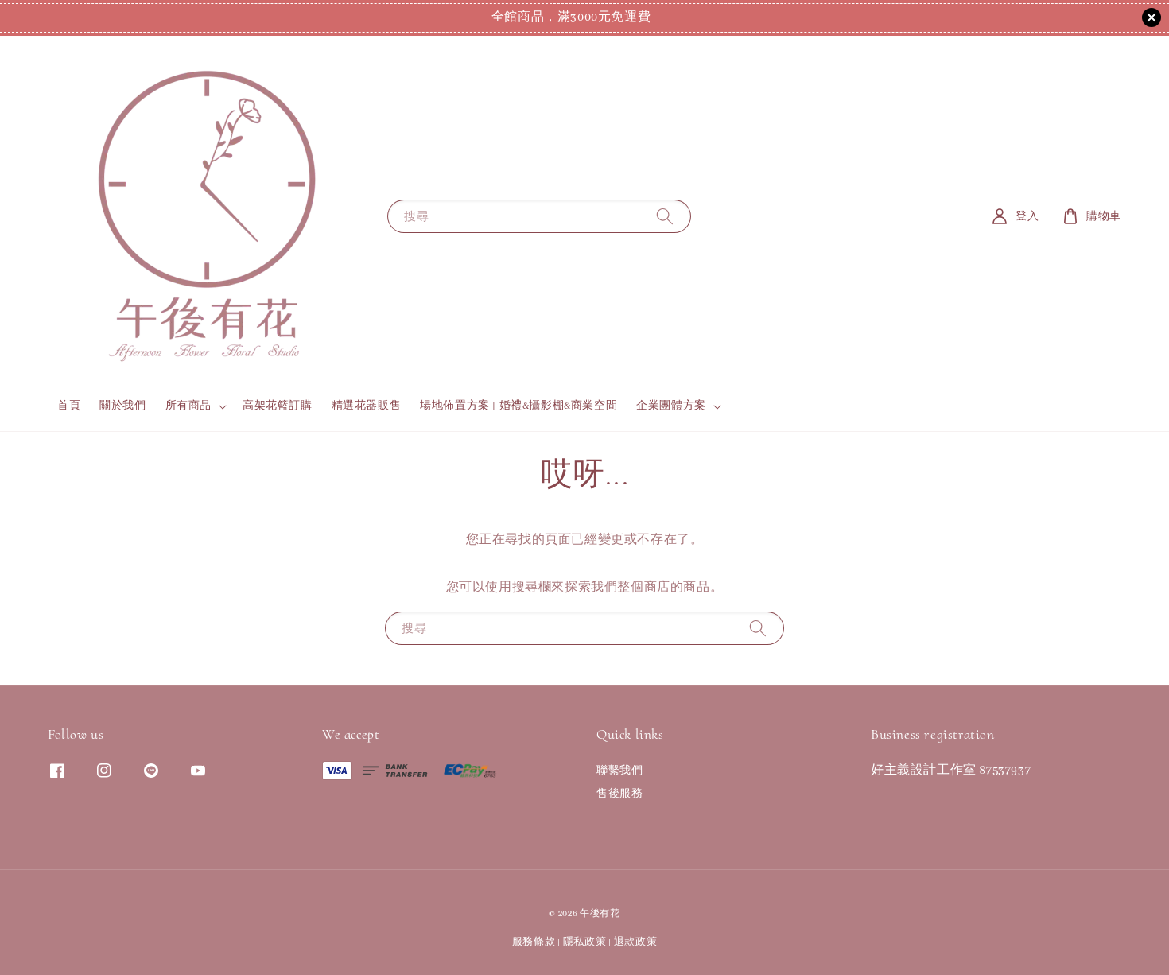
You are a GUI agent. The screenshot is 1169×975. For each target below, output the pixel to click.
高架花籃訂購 (278, 406)
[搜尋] (664, 215)
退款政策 (636, 942)
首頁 (68, 406)
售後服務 (619, 794)
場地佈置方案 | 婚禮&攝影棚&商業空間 (518, 406)
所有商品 (188, 406)
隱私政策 (585, 942)
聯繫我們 (619, 771)
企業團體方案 (671, 406)
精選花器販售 (367, 406)
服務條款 (534, 942)
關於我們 (122, 406)
